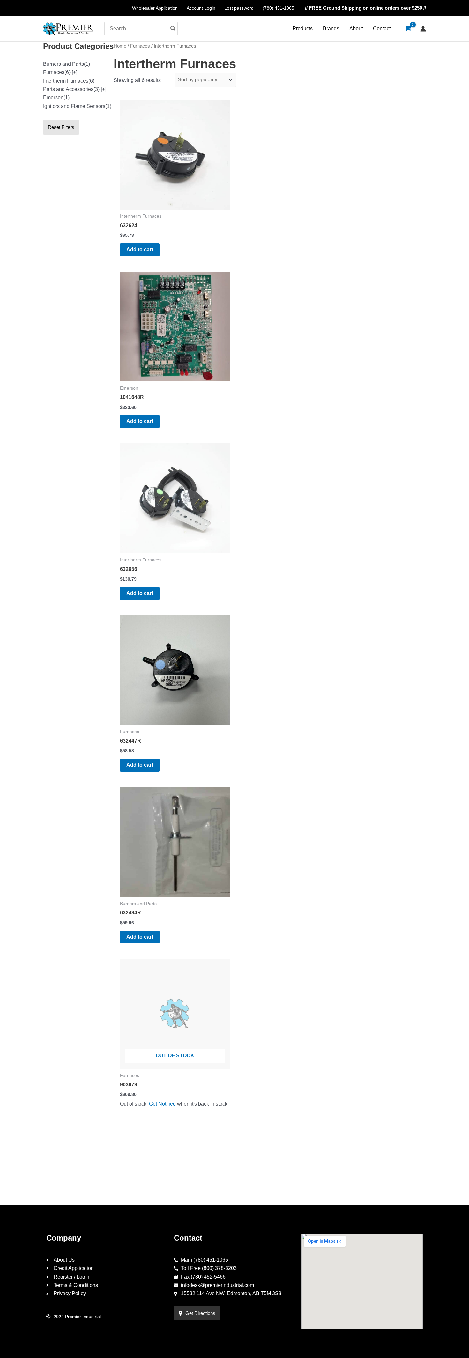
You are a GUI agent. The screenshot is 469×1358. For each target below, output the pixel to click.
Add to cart (139, 249)
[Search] (173, 28)
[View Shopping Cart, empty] (408, 28)
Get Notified (162, 1104)
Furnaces (140, 46)
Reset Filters (61, 127)
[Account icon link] (423, 29)
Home (120, 46)
